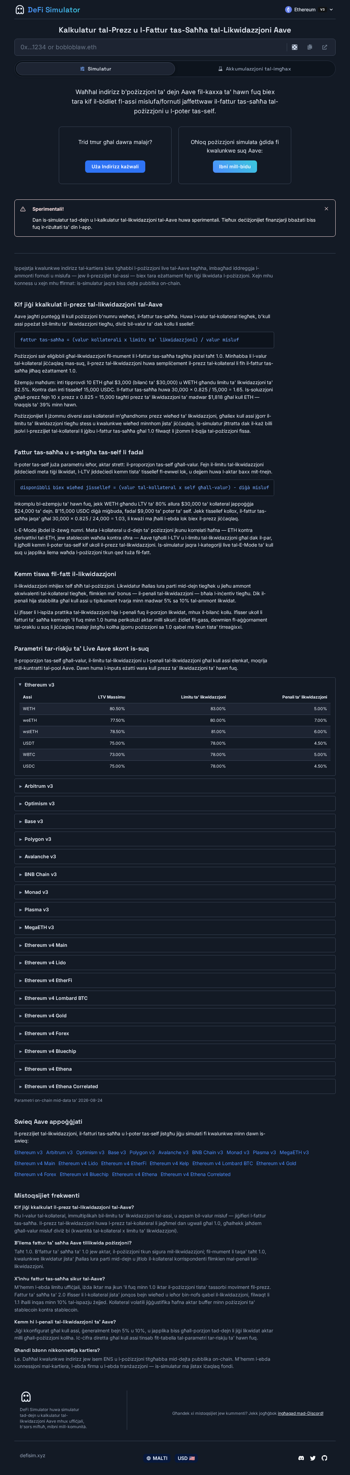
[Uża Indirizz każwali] (294, 47)
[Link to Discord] (301, 1458)
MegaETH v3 (39, 927)
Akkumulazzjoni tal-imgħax (258, 69)
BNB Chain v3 (41, 874)
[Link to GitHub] (324, 1458)
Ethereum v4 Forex (47, 1033)
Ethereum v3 (39, 685)
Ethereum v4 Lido (45, 962)
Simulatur (99, 69)
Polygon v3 (38, 839)
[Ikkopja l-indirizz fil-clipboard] (310, 47)
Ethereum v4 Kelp (169, 1163)
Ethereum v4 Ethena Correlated (61, 1086)
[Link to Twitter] (313, 1458)
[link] (325, 47)
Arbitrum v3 (39, 786)
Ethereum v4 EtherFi (48, 980)
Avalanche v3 (40, 856)
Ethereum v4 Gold (46, 1015)
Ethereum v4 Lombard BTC (56, 998)
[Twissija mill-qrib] (326, 208)
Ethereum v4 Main (46, 945)
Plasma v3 (37, 909)
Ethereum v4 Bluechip (50, 1051)
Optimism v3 (40, 803)
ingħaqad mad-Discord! (300, 1413)
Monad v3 (36, 892)
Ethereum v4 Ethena (48, 1069)
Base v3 (34, 821)
